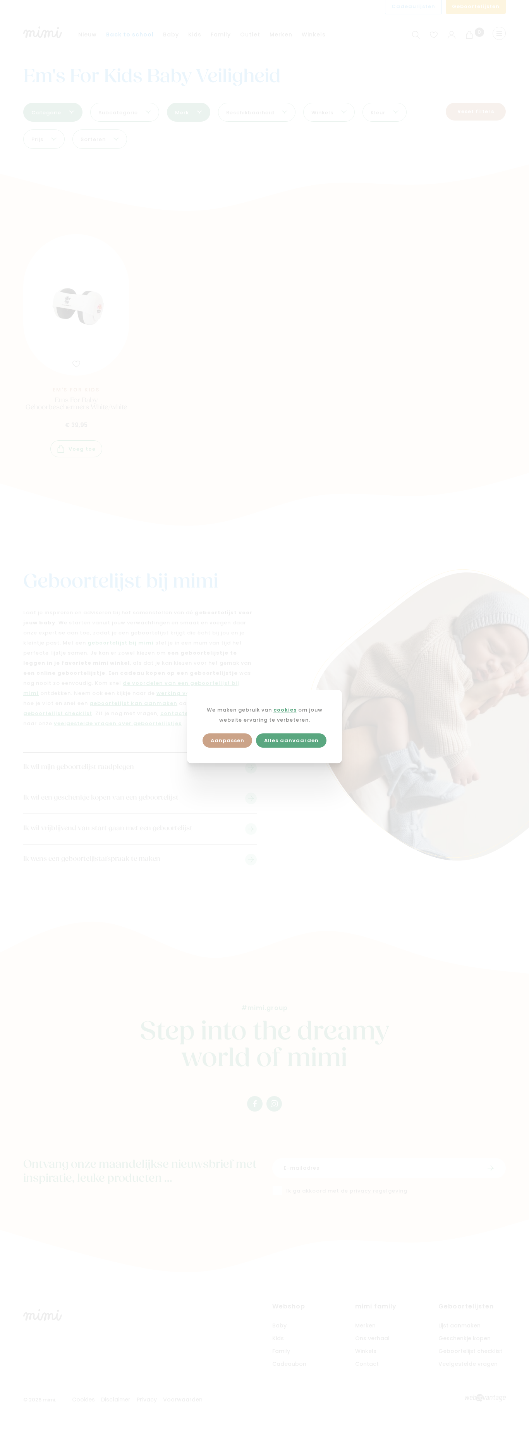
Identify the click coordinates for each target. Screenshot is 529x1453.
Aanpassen (227, 740)
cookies (285, 710)
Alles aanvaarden (291, 740)
